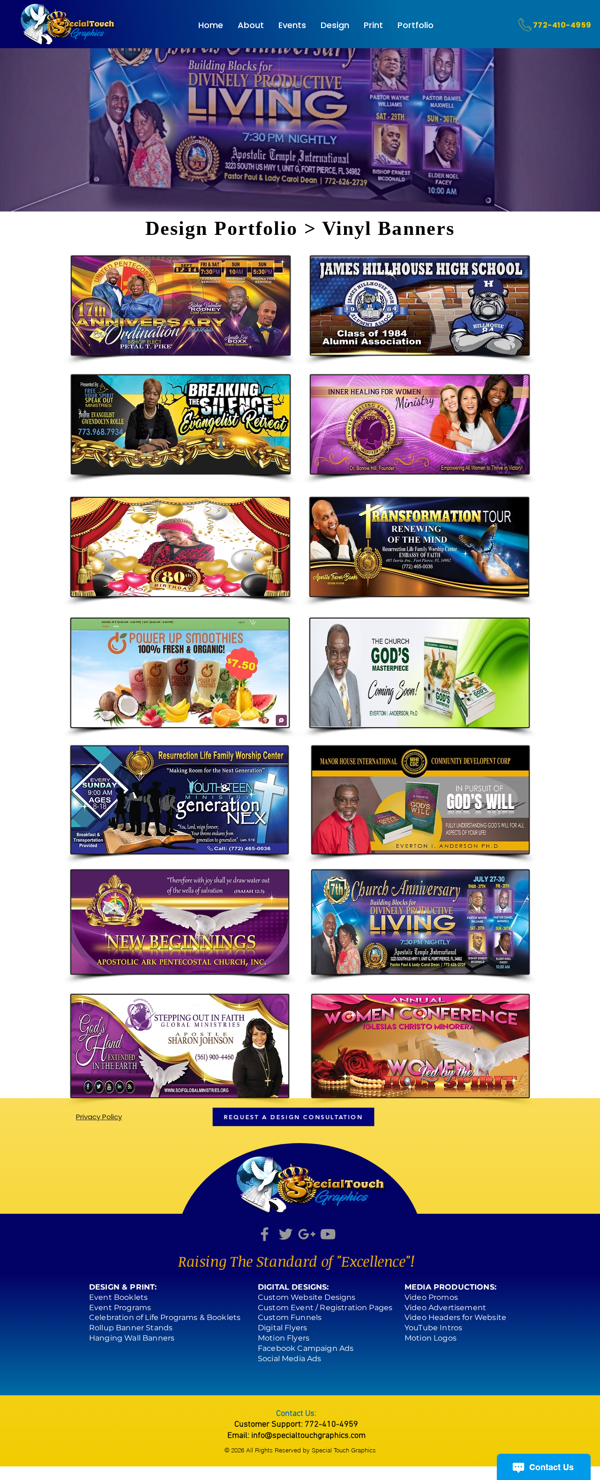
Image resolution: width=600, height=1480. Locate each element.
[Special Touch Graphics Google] (307, 1234)
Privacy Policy (99, 1117)
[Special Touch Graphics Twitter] (286, 1234)
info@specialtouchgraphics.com (308, 1436)
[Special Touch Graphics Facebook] (264, 1234)
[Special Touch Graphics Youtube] (328, 1234)
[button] (335, 25)
